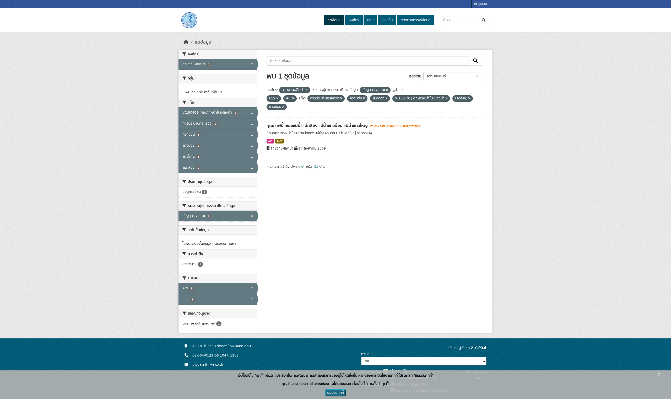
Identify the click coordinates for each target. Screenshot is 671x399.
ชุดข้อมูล (334, 20)
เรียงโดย (415, 76)
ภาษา (365, 354)
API (270, 141)
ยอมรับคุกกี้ (335, 392)
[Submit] (484, 20)
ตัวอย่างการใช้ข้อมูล (415, 20)
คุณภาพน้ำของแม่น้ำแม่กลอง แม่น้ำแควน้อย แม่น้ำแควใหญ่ (318, 125)
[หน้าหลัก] (186, 42)
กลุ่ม (370, 20)
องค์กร (354, 20)
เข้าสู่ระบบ (480, 4)
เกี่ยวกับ (387, 20)
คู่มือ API (317, 166)
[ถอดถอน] (306, 90)
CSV (279, 141)
